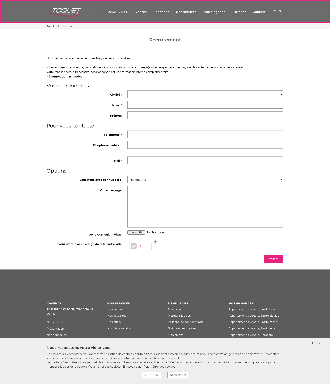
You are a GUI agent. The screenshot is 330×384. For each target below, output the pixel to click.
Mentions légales (179, 315)
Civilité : (116, 94)
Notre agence (214, 12)
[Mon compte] (280, 12)
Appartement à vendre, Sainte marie (253, 322)
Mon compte (176, 309)
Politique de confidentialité (186, 322)
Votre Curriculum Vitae (105, 234)
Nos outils (114, 322)
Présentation (55, 328)
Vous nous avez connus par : (100, 180)
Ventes (141, 12)
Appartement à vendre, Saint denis (252, 309)
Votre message (111, 190)
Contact (259, 12)
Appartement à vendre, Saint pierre (252, 328)
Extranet (239, 12)
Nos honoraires (56, 335)
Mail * (118, 160)
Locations (161, 12)
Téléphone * (113, 134)
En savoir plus (132, 366)
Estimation (114, 309)
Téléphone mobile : (107, 145)
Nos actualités (116, 315)
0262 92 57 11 (118, 12)
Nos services (186, 12)
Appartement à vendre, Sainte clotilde (254, 315)
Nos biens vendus (119, 328)
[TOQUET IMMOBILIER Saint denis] (66, 12)
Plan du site (176, 335)
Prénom (116, 115)
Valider (273, 259)
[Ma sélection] (274, 12)
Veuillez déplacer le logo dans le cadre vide (90, 244)
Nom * (117, 105)
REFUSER (151, 375)
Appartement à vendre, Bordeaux (251, 335)
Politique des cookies (182, 328)
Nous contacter (57, 322)
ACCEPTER (178, 375)
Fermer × (318, 343)
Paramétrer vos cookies (159, 366)
